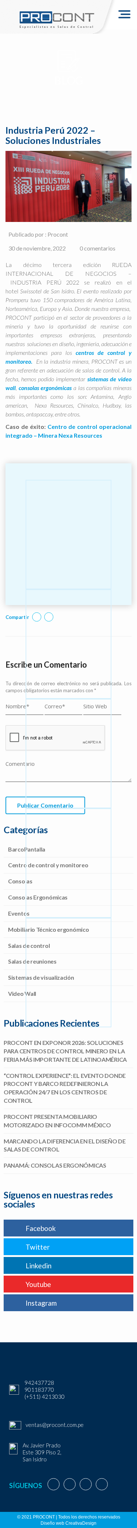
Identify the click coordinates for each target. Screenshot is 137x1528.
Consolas (20, 881)
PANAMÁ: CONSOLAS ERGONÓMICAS (55, 1165)
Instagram (41, 1303)
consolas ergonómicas (46, 387)
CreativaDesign (80, 1523)
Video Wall (22, 993)
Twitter (38, 1247)
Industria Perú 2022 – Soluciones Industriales (53, 135)
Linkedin (39, 1265)
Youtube (38, 1284)
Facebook (41, 1228)
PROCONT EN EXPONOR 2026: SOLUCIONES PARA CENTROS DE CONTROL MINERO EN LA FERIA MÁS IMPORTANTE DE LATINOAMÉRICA (65, 1051)
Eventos (19, 913)
